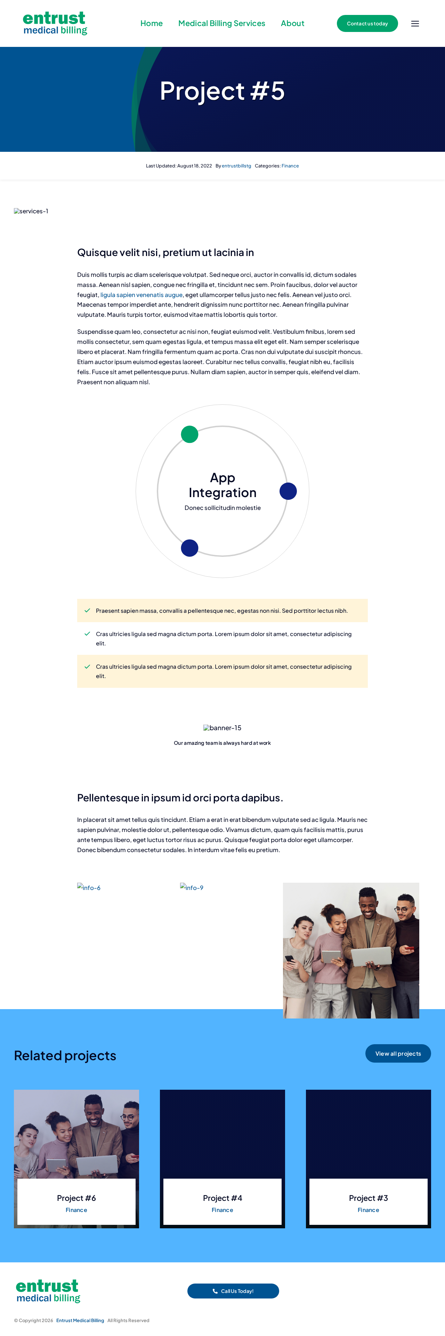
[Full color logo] (55, 11)
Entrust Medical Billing (80, 1320)
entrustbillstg (236, 165)
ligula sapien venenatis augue (141, 294)
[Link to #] (415, 24)
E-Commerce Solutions (222, 484)
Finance (290, 165)
